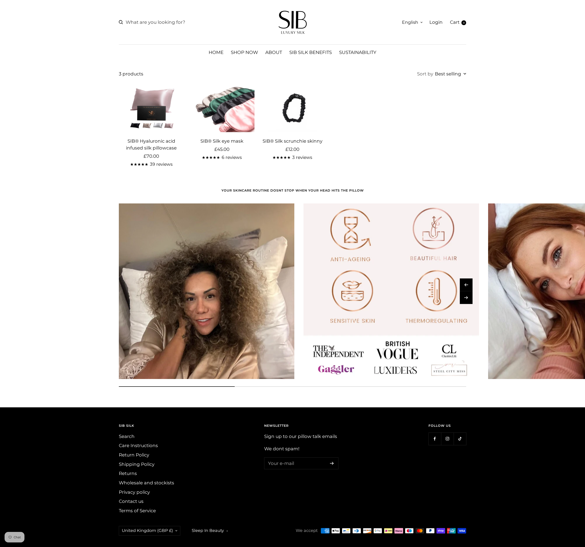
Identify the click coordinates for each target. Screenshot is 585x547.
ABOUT (273, 52)
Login (436, 22)
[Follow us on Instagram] (447, 438)
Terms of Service (137, 510)
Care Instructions (138, 445)
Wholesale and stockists (146, 483)
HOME (216, 52)
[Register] (332, 463)
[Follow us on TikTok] (460, 438)
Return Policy (134, 455)
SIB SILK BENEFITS (310, 52)
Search (127, 436)
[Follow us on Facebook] (434, 438)
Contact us (131, 501)
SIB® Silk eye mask (221, 141)
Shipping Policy (136, 464)
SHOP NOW (244, 52)
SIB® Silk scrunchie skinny (292, 141)
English (410, 22)
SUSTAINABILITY (357, 52)
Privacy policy (134, 492)
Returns (128, 473)
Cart (457, 22)
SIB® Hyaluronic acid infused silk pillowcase (151, 144)
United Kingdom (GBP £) (147, 530)
